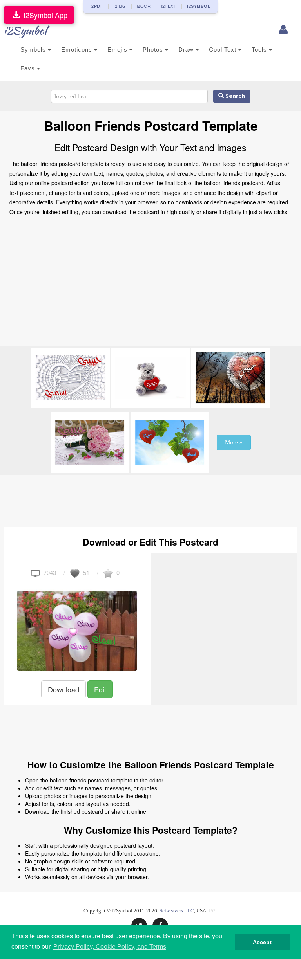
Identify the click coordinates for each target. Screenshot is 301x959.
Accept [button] (262, 942)
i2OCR (144, 6)
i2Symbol (25, 30)
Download (63, 689)
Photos (154, 49)
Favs (28, 68)
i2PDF (97, 6)
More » (234, 442)
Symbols (34, 49)
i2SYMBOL (198, 6)
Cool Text (223, 49)
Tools (260, 49)
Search (234, 96)
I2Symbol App (43, 15)
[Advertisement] (150, 283)
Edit (100, 689)
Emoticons (77, 49)
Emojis (118, 49)
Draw (187, 49)
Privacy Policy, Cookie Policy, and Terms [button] (109, 946)
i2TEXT (168, 6)
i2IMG (120, 6)
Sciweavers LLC (177, 911)
